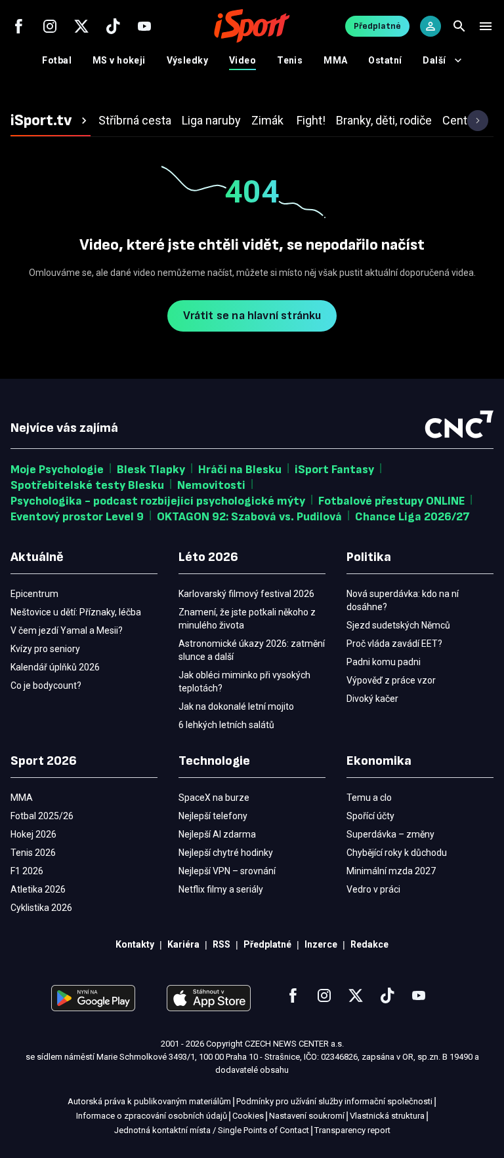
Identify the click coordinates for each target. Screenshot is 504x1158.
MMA (335, 60)
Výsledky (187, 60)
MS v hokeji (119, 60)
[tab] (50, 120)
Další (434, 60)
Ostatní (385, 60)
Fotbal (57, 60)
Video (242, 60)
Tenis (290, 60)
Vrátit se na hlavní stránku (252, 315)
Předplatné (377, 25)
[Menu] (486, 26)
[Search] (459, 26)
